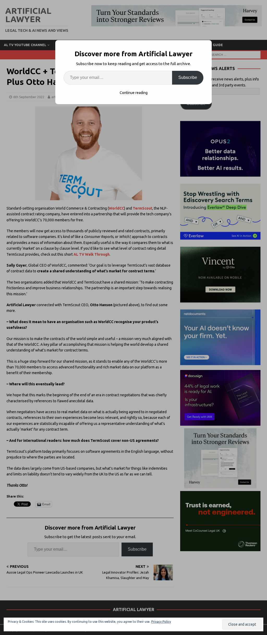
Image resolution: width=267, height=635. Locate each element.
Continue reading (134, 93)
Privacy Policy (161, 621)
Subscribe (187, 77)
